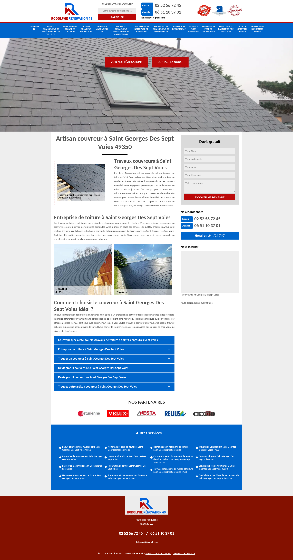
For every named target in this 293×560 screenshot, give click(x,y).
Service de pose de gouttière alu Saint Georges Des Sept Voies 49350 (217, 467)
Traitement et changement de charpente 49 (161, 29)
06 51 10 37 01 (168, 12)
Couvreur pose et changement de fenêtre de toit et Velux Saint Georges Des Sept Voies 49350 (173, 459)
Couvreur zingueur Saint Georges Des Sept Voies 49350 (216, 458)
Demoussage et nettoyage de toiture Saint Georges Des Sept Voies (170, 448)
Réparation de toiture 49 (179, 27)
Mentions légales (158, 553)
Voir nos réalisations (126, 62)
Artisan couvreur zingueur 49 (86, 29)
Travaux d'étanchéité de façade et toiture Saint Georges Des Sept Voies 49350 (173, 470)
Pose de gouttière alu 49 (242, 29)
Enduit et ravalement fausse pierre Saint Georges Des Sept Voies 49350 (81, 448)
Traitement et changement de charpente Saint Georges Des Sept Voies (127, 477)
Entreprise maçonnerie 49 (102, 29)
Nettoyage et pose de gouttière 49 (208, 29)
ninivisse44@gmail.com (153, 18)
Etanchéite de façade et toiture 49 (70, 29)
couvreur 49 (34, 27)
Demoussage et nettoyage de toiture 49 (141, 29)
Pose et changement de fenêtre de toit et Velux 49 (51, 30)
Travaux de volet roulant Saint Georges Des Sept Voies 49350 (217, 448)
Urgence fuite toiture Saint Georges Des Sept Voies (127, 458)
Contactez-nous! (170, 62)
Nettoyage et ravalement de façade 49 (225, 29)
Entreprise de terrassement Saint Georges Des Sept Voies (82, 458)
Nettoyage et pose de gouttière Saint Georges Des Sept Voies (125, 448)
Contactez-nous (184, 553)
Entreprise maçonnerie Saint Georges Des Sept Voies (82, 467)
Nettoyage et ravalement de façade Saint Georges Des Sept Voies (81, 477)
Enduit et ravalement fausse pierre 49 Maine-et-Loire (121, 30)
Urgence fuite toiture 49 (193, 29)
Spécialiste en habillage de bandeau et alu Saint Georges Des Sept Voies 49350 (219, 477)
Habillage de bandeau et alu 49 (257, 29)
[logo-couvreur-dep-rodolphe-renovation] (72, 11)
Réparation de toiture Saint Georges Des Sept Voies (127, 467)
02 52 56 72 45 (168, 5)
